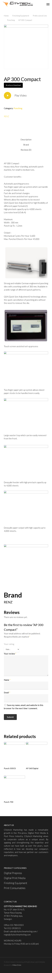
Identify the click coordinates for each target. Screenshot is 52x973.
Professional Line (40, 15)
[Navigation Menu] (48, 4)
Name (7, 680)
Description (26, 139)
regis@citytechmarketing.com (17, 934)
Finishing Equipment (20, 15)
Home (6, 15)
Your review (10, 653)
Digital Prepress (13, 873)
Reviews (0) (26, 150)
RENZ (6, 116)
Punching (11, 20)
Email (7, 692)
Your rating (9, 644)
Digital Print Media (14, 878)
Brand (26, 144)
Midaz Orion (16, 965)
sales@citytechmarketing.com (22, 931)
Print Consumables (14, 888)
